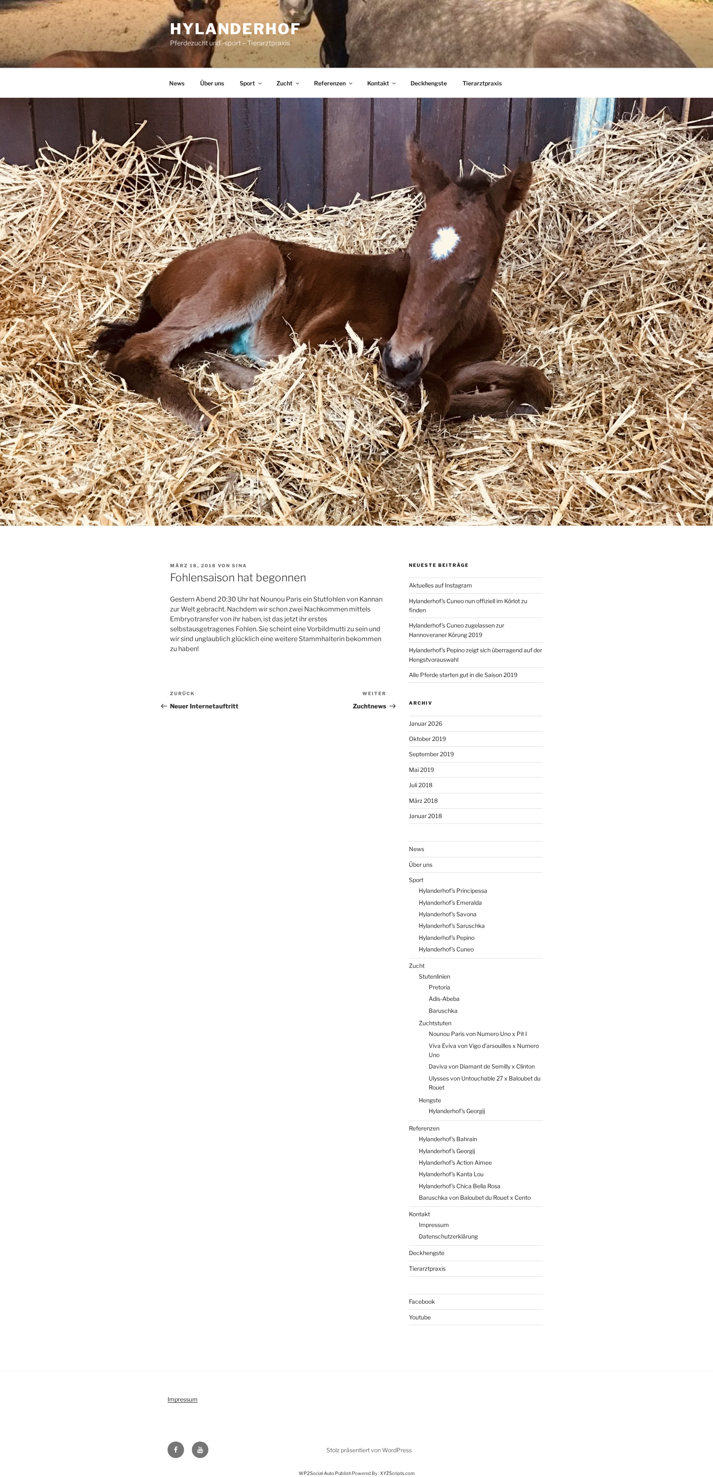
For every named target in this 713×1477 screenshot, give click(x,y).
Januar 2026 (425, 723)
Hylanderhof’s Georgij (457, 1110)
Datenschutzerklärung (448, 1236)
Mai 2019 (421, 769)
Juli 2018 (420, 784)
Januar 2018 (425, 815)
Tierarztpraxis (482, 83)
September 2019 (431, 753)
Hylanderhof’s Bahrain (448, 1138)
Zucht (284, 83)
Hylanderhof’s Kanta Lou (451, 1173)
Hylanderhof (235, 29)
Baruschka (443, 1010)
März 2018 (423, 800)
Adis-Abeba (444, 998)
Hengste (430, 1100)
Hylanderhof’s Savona (448, 914)
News (176, 83)
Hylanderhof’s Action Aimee (455, 1162)
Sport (247, 83)
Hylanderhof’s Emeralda (450, 902)
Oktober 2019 (427, 738)
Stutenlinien (434, 976)
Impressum (434, 1224)
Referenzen (330, 83)
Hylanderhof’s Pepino (447, 937)
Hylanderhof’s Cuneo (446, 949)
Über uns (212, 83)
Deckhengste (429, 83)
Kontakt (378, 83)
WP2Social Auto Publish (325, 1473)
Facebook (422, 1301)
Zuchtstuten (435, 1022)
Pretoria (439, 987)
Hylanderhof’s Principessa (453, 890)
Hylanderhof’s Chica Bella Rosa (460, 1185)
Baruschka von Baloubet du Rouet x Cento (475, 1197)
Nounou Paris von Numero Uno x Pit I (478, 1033)
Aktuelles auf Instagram (440, 585)
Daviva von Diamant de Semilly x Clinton (482, 1066)
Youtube (420, 1317)
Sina (239, 566)
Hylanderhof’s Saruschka (452, 925)
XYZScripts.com (397, 1473)
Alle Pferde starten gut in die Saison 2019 (463, 674)
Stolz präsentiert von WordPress (369, 1449)
